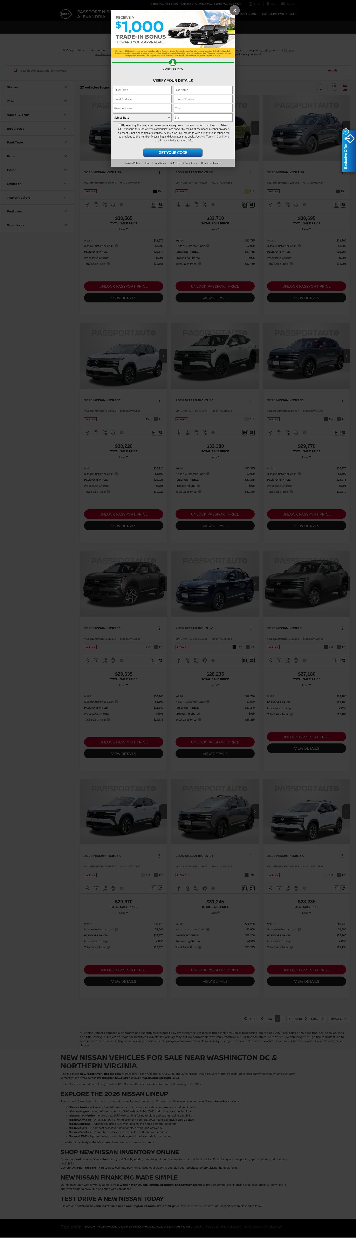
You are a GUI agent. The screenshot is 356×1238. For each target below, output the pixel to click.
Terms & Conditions (155, 163)
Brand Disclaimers (211, 163)
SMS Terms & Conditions (214, 136)
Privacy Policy (168, 140)
